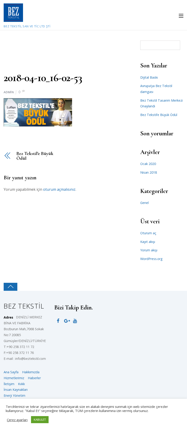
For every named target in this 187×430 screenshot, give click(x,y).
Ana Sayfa (11, 372)
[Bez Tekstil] (13, 19)
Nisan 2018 (148, 172)
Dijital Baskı (149, 77)
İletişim (9, 384)
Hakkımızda (30, 372)
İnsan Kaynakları (16, 389)
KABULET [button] (40, 419)
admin (9, 92)
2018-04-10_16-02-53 (43, 77)
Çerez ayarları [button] (17, 420)
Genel (144, 203)
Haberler (34, 378)
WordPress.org (151, 259)
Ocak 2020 (148, 164)
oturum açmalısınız (59, 189)
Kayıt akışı (147, 241)
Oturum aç (148, 233)
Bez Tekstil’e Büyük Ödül (34, 156)
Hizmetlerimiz (14, 378)
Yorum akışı (148, 250)
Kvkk (21, 384)
